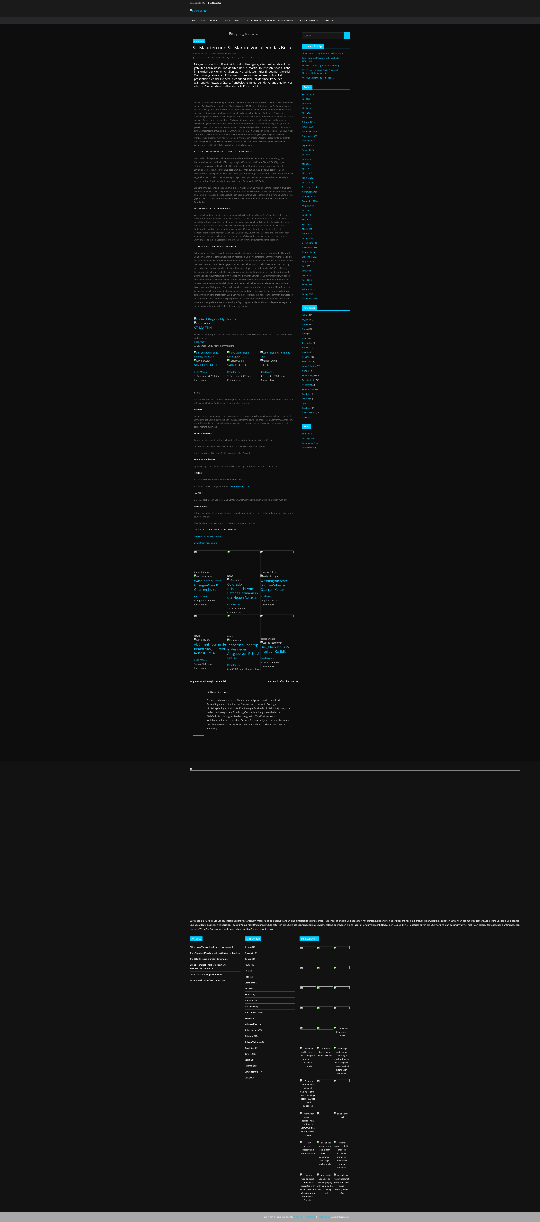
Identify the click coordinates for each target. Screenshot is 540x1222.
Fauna (305, 329)
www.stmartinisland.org (205, 543)
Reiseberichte (199, 41)
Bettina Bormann (217, 53)
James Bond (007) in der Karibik (210, 681)
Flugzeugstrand (201, 58)
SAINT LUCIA (237, 365)
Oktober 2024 (308, 196)
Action (305, 315)
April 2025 (307, 168)
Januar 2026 (307, 126)
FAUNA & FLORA (285, 20)
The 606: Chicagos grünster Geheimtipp (320, 65)
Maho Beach (223, 58)
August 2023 (308, 261)
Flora (304, 333)
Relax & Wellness (310, 389)
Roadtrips (306, 394)
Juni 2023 (306, 270)
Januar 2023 (307, 294)
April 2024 (307, 224)
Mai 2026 (306, 108)
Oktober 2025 (308, 140)
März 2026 (307, 117)
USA (226, 20)
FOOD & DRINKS (307, 20)
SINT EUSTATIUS (206, 365)
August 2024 (308, 205)
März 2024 (307, 229)
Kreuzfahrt (307, 361)
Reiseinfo (306, 384)
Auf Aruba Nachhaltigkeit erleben (318, 77)
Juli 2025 (306, 154)
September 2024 (310, 201)
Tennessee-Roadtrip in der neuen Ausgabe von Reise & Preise (243, 651)
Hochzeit (306, 347)
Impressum (310, 1217)
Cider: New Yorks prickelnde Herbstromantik (323, 53)
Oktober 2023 (308, 252)
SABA (264, 365)
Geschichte (307, 343)
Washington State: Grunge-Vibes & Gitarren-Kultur (208, 585)
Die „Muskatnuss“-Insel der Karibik (274, 649)
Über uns (298, 1217)
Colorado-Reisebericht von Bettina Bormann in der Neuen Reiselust (242, 591)
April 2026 (307, 112)
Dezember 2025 (309, 131)
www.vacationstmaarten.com (208, 536)
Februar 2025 (308, 177)
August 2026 (308, 94)
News (304, 370)
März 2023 (307, 284)
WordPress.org (309, 447)
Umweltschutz (308, 412)
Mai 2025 (306, 164)
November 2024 (309, 191)
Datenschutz (324, 1217)
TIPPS (236, 20)
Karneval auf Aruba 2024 (281, 681)
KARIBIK (213, 20)
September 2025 (310, 145)
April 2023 (307, 280)
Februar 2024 (308, 233)
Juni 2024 (306, 215)
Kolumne (306, 356)
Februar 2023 (308, 289)
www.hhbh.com (234, 479)
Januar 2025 (307, 182)
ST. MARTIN (203, 327)
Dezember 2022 (309, 298)
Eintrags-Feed (308, 438)
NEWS (204, 20)
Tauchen (251, 58)
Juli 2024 (306, 210)
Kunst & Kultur (309, 366)
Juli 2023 (306, 266)
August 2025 (308, 150)
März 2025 (307, 173)
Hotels (305, 352)
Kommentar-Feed (310, 443)
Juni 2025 (306, 159)
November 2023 (309, 247)
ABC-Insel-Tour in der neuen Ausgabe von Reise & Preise (210, 648)
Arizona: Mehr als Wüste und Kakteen (208, 980)
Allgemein (306, 319)
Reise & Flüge (308, 375)
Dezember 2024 (309, 187)
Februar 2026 (308, 122)
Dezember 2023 (309, 243)
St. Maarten (233, 58)
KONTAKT (326, 20)
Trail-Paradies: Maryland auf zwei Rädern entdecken (215, 953)
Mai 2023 (306, 275)
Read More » (200, 341)
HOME (195, 20)
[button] (218, 21)
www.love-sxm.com (240, 486)
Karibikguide (213, 58)
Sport (304, 403)
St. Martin (243, 58)
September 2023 (310, 256)
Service (305, 398)
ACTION (268, 20)
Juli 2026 (306, 99)
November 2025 (309, 136)
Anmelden (307, 433)
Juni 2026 (306, 103)
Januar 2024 (307, 238)
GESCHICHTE (252, 20)
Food (304, 338)
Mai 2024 (306, 219)
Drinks (305, 324)
